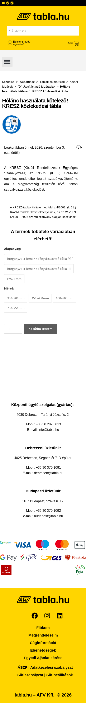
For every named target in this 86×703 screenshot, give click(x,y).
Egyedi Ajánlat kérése (43, 658)
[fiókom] (10, 43)
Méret (8, 288)
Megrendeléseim (43, 635)
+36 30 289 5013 (48, 424)
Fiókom (43, 628)
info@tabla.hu (48, 429)
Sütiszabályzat (30, 675)
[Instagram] (47, 615)
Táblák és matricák (52, 81)
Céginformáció (43, 643)
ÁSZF (22, 667)
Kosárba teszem (40, 329)
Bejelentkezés (21, 43)
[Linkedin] (59, 615)
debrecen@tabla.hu (48, 473)
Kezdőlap (8, 81)
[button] (7, 62)
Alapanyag (12, 248)
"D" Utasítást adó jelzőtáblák (36, 86)
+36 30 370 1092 (48, 510)
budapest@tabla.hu (48, 516)
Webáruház (27, 81)
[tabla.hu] (43, 16)
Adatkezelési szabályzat (51, 667)
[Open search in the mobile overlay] (43, 31)
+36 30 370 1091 (48, 467)
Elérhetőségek (43, 650)
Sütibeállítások (59, 675)
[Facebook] (34, 615)
